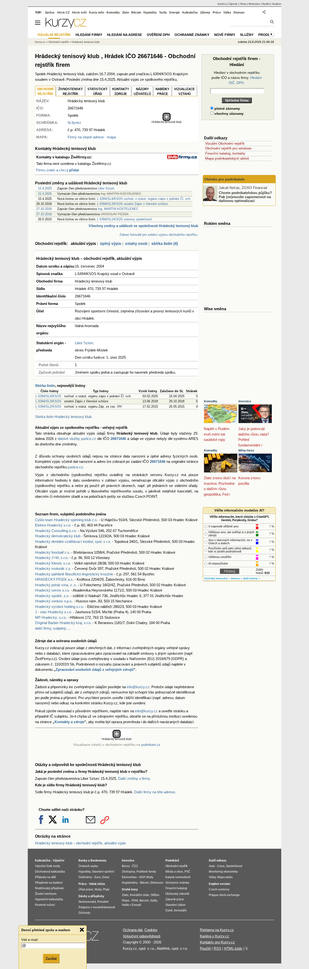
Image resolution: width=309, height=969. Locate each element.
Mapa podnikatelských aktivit (227, 158)
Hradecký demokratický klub (57, 536)
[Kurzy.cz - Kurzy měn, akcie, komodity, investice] (66, 27)
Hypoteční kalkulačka (49, 899)
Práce (217, 12)
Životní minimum (45, 893)
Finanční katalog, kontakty (225, 153)
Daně (169, 910)
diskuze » (236, 578)
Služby (246, 35)
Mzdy (98, 889)
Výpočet (58, 860)
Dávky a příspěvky (91, 896)
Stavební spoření (103, 871)
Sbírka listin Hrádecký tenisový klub (63, 417)
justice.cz (75, 467)
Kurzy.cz (40, 41)
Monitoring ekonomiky (223, 871)
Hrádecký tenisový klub (85, 41)
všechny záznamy (228, 113)
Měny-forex (246, 450)
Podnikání (172, 860)
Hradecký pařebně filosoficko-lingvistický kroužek (74, 574)
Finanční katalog (176, 888)
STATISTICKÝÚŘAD (97, 91)
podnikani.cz (150, 745)
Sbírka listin (45, 386)
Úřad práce (85, 889)
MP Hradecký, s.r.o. (51, 617)
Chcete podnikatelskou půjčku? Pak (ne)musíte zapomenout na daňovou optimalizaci (245, 197)
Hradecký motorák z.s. (53, 568)
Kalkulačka (190, 12)
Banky (82, 860)
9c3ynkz (74, 123)
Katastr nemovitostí (177, 877)
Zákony (205, 12)
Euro (97, 877)
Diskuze (239, 12)
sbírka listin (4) (164, 244)
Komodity (210, 401)
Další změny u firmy (134, 778)
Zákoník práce (174, 899)
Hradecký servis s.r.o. (52, 590)
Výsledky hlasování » (217, 578)
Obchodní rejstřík (58, 41)
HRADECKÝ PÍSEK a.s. (54, 579)
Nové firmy (224, 35)
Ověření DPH (158, 35)
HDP (142, 877)
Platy (106, 889)
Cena (221, 866)
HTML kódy (233, 948)
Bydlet (266, 3)
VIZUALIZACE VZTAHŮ (184, 91)
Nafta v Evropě (131, 905)
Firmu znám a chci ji (57, 170)
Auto (212, 866)
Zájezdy (233, 3)
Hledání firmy (89, 35)
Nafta (153, 900)
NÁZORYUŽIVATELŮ (142, 91)
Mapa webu (225, 877)
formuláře (180, 910)
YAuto (243, 3)
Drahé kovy (130, 889)
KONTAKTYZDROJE (120, 91)
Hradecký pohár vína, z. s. (56, 585)
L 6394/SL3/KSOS (48, 401)
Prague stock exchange (224, 895)
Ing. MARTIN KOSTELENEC (118, 209)
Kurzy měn (96, 12)
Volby (212, 877)
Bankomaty (98, 860)
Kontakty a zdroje (69, 722)
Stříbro (155, 895)
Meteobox (254, 3)
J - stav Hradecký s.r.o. (53, 612)
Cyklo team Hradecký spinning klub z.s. (66, 520)
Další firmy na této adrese (154, 792)
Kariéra (222, 3)
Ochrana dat (132, 930)
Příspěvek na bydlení (49, 882)
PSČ (187, 871)
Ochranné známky (192, 35)
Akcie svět (79, 12)
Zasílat (51, 958)
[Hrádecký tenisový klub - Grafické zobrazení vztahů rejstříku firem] (167, 122)
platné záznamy (226, 108)
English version (219, 884)
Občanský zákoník (177, 893)
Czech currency (219, 889)
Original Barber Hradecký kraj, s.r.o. (63, 623)
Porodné (103, 901)
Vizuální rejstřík (54, 35)
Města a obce (174, 871)
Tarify (163, 12)
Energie (174, 12)
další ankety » (251, 578)
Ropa (125, 900)
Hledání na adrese (124, 35)
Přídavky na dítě (45, 877)
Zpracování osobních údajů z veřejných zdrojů (94, 669)
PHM (135, 900)
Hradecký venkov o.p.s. (54, 601)
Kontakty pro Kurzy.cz (217, 942)
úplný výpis (110, 244)
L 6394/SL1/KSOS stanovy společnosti (124, 219)
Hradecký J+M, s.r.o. (51, 558)
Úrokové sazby (88, 866)
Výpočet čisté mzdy (47, 866)
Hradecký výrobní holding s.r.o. (59, 607)
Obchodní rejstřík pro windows (228, 148)
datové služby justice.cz (77, 439)
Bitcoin (136, 12)
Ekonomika (129, 877)
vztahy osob (136, 244)
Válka (227, 12)
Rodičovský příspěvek (49, 888)
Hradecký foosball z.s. (52, 552)
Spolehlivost (234, 866)
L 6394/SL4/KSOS (48, 396)
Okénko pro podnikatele (224, 179)
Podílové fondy (146, 871)
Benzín (144, 900)
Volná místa (97, 884)
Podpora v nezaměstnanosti (96, 907)
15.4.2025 (45, 188)
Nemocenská (87, 901)
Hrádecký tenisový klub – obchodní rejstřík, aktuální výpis (80, 843)
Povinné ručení (45, 905)
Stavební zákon (175, 905)
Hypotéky (150, 12)
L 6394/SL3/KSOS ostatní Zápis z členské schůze (132, 204)
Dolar (105, 877)
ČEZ (135, 866)
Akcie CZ (63, 12)
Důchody (84, 913)
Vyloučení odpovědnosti (141, 936)
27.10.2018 (44, 209)
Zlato (125, 12)
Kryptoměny (130, 882)
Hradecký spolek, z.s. (52, 596)
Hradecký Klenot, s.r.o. (53, 563)
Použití (205, 948)
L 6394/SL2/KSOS (48, 406)
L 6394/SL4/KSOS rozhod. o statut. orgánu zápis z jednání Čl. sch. (144, 199)
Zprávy (50, 12)
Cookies (150, 930)
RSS (217, 948)
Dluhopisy (128, 871)
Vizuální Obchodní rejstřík (225, 143)
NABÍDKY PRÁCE (162, 91)
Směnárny (85, 877)
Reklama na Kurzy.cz (217, 930)
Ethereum (156, 882)
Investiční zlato (139, 895)
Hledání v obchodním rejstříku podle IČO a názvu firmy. (236, 78)
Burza (126, 866)
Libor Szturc (106, 188)
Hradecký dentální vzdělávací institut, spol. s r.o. (73, 541)
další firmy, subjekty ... (52, 628)
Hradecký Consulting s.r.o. (56, 531)
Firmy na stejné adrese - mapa (92, 137)
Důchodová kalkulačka (50, 871)
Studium (276, 3)
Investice (245, 401)
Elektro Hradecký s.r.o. (53, 525)
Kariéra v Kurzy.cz (214, 936)
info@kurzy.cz (138, 687)
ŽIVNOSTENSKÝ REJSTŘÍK (70, 91)
